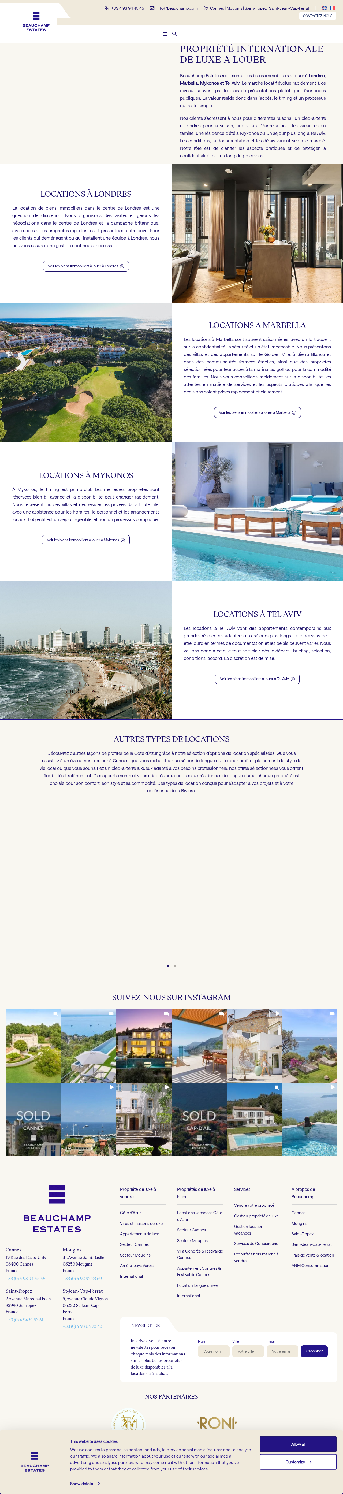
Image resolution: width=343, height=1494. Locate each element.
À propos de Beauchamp (303, 1192)
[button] (175, 34)
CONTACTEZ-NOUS (317, 16)
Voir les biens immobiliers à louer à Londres (86, 266)
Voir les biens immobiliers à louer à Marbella (257, 412)
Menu (165, 34)
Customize (295, 1461)
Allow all (298, 1444)
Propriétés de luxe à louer (196, 1192)
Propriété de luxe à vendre (138, 1192)
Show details (81, 1483)
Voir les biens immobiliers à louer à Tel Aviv (257, 679)
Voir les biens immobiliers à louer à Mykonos (86, 540)
